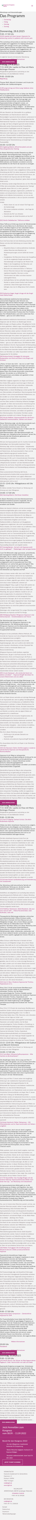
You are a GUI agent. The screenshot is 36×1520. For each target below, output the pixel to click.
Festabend (3, 1346)
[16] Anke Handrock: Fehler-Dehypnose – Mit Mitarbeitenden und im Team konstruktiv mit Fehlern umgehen (17, 1124)
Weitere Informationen (18, 59)
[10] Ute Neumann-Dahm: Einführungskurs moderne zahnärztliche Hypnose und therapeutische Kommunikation (17, 749)
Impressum (5, 1511)
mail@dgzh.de (8, 1483)
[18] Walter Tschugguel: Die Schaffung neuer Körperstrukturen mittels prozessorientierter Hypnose (15, 1249)
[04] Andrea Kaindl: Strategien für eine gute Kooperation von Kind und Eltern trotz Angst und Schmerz (16, 358)
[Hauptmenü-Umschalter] (32, 6)
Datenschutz (6, 1509)
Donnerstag (7, 19)
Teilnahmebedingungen (9, 1514)
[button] (18, 37)
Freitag (6, 22)
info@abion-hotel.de (18, 1493)
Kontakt (4, 1507)
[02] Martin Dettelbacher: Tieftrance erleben (15, 220)
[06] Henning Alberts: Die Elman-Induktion (14, 495)
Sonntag (6, 26)
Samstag (6, 24)
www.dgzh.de (8, 1485)
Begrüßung (3, 78)
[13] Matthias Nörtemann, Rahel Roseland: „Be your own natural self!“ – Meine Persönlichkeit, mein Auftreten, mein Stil (17, 910)
